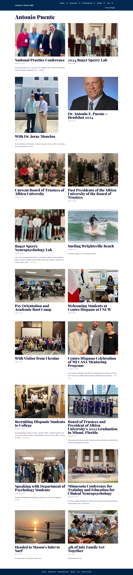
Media (72, 572)
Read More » (34, 262)
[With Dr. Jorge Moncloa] (36, 132)
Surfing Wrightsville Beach (91, 246)
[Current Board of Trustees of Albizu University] (40, 186)
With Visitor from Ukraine (37, 358)
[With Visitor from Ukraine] (40, 354)
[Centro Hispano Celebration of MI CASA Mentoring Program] (93, 354)
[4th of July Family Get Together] (93, 543)
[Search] (116, 5)
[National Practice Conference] (40, 56)
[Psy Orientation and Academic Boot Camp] (40, 302)
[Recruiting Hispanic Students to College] (40, 418)
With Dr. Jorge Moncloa (35, 136)
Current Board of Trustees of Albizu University (39, 192)
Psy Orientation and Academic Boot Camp (33, 307)
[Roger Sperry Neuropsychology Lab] (40, 242)
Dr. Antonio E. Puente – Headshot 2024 (88, 115)
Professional (63, 572)
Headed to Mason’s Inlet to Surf (37, 549)
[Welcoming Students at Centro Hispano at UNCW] (93, 302)
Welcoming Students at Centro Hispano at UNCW (89, 307)
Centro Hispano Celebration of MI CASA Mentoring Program (92, 362)
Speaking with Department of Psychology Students (40, 488)
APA (78, 572)
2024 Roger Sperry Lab (87, 60)
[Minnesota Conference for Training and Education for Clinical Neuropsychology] (93, 482)
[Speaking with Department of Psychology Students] (40, 482)
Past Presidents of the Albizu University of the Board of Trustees (92, 194)
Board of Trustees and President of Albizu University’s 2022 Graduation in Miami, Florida (93, 427)
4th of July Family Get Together (86, 549)
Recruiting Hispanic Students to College (40, 423)
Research (52, 572)
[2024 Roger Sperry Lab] (93, 56)
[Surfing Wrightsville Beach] (93, 242)
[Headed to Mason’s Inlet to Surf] (40, 543)
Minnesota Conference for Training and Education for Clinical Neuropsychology (91, 490)
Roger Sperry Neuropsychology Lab (33, 248)
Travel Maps (110, 7)
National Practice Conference (40, 60)
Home (44, 572)
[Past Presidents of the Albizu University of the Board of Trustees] (93, 186)
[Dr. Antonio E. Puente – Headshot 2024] (93, 110)
